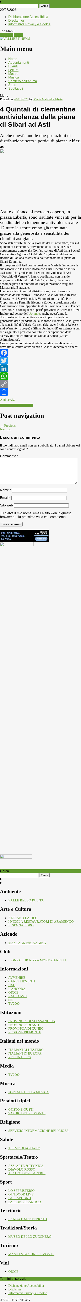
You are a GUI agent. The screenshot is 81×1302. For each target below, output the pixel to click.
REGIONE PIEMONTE (24, 1032)
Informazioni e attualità (16, 405)
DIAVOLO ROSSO (21, 1169)
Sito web (6, 505)
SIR (11, 1000)
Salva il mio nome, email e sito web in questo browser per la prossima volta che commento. (35, 515)
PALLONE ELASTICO (24, 1202)
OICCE (13, 992)
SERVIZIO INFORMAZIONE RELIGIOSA (38, 1130)
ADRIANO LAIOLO (23, 918)
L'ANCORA (17, 988)
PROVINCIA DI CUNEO (26, 1028)
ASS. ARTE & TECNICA (26, 1165)
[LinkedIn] (40, 368)
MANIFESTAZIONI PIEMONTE (31, 1254)
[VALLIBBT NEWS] (15, 38)
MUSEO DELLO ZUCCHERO (30, 1236)
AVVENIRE (16, 977)
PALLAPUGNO (19, 1198)
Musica (13, 77)
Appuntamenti (18, 62)
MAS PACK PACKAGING (27, 943)
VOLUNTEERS (19, 1057)
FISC (11, 985)
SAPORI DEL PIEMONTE (26, 1113)
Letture (13, 70)
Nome (5, 490)
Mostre (13, 73)
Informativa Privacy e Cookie (29, 24)
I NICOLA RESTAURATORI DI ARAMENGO (41, 921)
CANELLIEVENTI (21, 981)
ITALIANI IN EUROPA (25, 1053)
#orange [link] (34, 313)
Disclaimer (16, 20)
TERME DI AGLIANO (24, 1148)
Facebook (6, 35)
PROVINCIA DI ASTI (23, 1025)
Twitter (18, 35)
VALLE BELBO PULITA (26, 900)
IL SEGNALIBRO (21, 925)
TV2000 (14, 1003)
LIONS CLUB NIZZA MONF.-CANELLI (37, 960)
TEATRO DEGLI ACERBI (26, 1173)
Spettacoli (15, 88)
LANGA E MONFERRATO (27, 1219)
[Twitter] (40, 360)
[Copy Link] (40, 384)
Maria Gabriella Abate (48, 99)
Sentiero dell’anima (22, 81)
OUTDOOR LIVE (21, 1194)
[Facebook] (40, 353)
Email (5, 497)
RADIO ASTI (17, 996)
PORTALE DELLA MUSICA (28, 1092)
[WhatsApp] (40, 376)
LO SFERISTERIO (21, 1190)
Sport (12, 85)
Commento (9, 456)
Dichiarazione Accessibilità (28, 17)
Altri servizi (7, 399)
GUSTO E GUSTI (20, 1109)
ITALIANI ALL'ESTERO (26, 1049)
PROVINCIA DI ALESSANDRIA (31, 1021)
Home (12, 59)
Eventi (13, 66)
